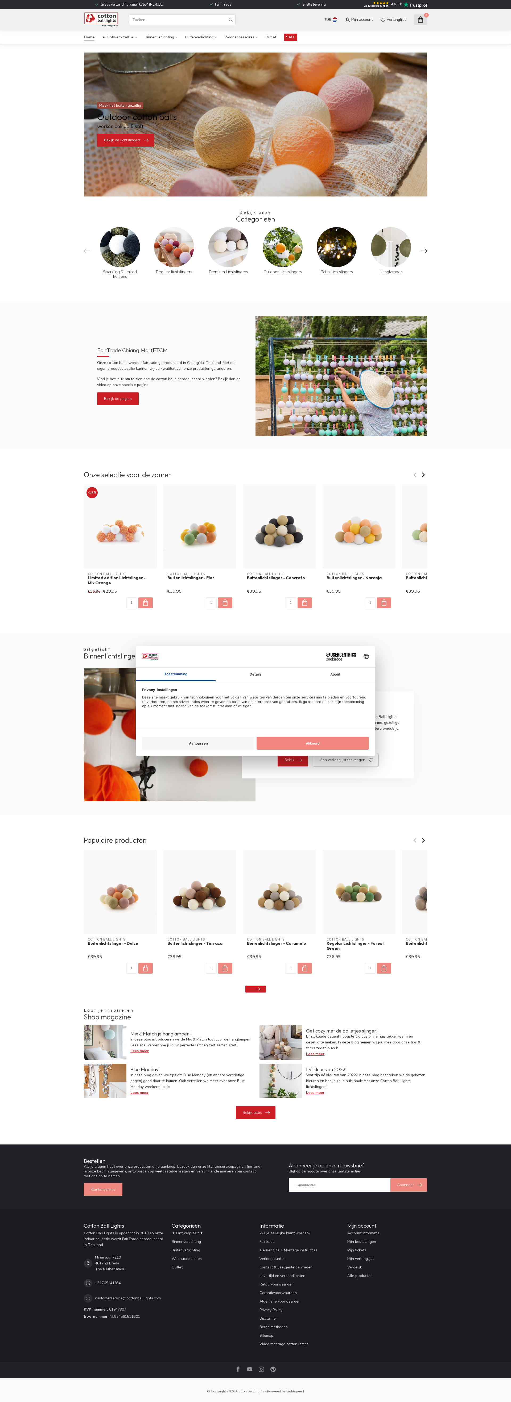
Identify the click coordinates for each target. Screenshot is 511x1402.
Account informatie (363, 1233)
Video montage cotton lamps (283, 1344)
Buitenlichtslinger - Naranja (354, 578)
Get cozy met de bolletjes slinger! (341, 1031)
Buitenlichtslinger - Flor (190, 578)
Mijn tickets (356, 1250)
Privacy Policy (270, 1309)
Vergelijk (354, 1267)
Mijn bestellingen (361, 1241)
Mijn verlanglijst (360, 1258)
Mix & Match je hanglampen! (160, 1034)
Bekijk (289, 759)
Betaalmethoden (273, 1326)
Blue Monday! (144, 1069)
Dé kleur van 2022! (326, 1069)
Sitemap (266, 1335)
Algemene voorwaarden (279, 1301)
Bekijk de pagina (118, 398)
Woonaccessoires (239, 37)
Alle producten (360, 1275)
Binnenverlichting (159, 37)
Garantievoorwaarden (278, 1292)
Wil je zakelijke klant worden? (284, 1233)
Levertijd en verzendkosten (282, 1275)
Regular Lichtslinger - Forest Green (355, 946)
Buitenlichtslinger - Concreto (276, 578)
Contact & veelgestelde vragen (285, 1267)
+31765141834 (108, 1282)
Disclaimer (268, 1318)
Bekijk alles (252, 1112)
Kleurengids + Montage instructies (288, 1250)
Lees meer (139, 1051)
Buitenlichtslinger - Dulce (113, 943)
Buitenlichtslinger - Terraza (194, 943)
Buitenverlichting (199, 37)
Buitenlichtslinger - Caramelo (276, 943)
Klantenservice (103, 1189)
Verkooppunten (272, 1258)
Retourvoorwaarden (276, 1284)
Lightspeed (295, 1391)
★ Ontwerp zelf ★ (118, 37)
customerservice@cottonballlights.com (128, 1298)
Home (89, 37)
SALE (290, 37)
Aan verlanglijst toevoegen (342, 759)
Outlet (270, 37)
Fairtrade (267, 1241)
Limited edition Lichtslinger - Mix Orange (117, 580)
